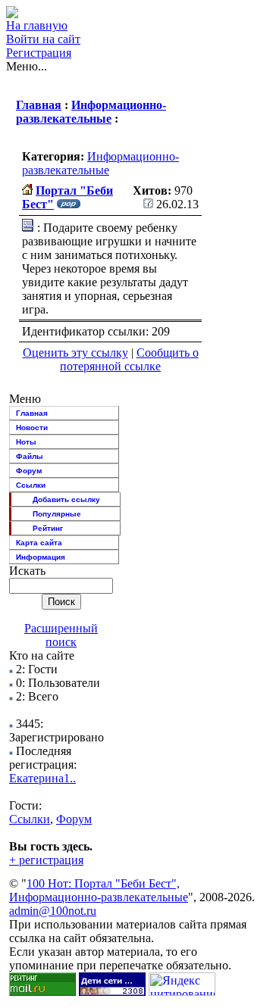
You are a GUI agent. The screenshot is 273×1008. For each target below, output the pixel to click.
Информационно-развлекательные (91, 111)
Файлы (29, 456)
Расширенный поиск (61, 635)
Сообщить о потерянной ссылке (129, 359)
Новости (32, 427)
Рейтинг (48, 528)
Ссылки (31, 485)
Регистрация (38, 52)
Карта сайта (39, 542)
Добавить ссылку (66, 499)
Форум (29, 471)
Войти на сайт (43, 39)
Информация (40, 557)
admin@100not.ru (52, 910)
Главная (38, 104)
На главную (36, 25)
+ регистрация (46, 860)
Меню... (26, 66)
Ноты (26, 442)
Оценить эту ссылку (75, 352)
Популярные (57, 514)
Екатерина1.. (42, 778)
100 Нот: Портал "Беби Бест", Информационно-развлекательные (98, 890)
